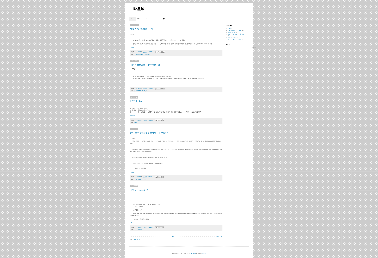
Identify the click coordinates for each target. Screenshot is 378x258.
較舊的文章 (219, 236)
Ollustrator (193, 253)
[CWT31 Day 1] (137, 101)
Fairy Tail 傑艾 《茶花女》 (140, 179)
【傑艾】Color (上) (139, 190)
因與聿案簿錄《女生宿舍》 (140, 91)
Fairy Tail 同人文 (138, 229)
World (140, 19)
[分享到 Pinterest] (164, 52)
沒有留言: (151, 52)
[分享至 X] (160, 52)
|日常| (135, 122)
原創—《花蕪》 (232, 32)
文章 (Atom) (137, 239)
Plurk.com (254, 47)
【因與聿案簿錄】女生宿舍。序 (145, 65)
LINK (163, 19)
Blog (132, 19)
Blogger (204, 253)
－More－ (132, 47)
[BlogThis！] (158, 52)
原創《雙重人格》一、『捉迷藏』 (142, 54)
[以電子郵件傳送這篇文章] (156, 52)
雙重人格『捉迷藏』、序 (141, 29)
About (148, 19)
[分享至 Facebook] (162, 52)
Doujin (155, 19)
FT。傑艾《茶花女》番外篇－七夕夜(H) (149, 133)
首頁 (173, 236)
